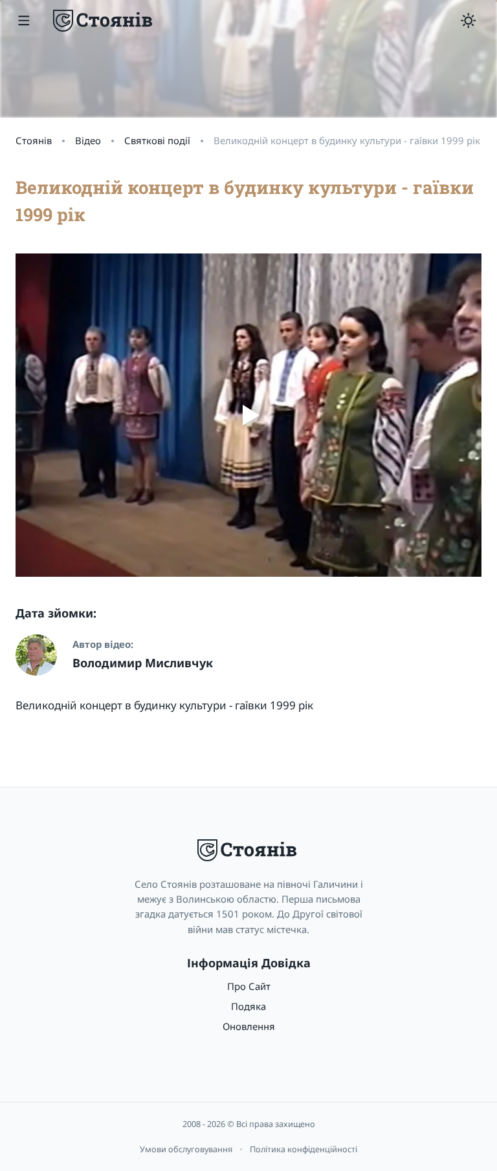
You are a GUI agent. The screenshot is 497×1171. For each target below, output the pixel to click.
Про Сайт (249, 986)
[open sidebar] (24, 20)
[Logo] (104, 21)
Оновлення (249, 1026)
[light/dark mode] (468, 21)
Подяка (248, 1006)
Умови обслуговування (186, 1149)
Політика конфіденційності (303, 1149)
